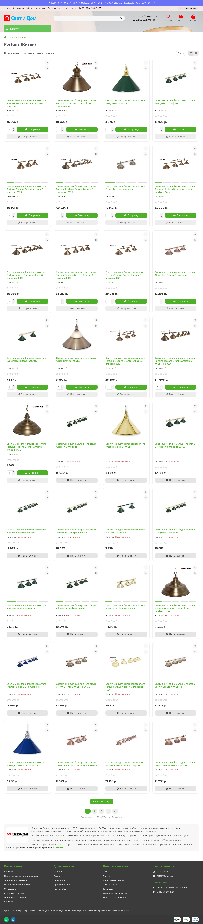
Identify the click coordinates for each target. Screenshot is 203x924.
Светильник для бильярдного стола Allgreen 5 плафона (76, 445)
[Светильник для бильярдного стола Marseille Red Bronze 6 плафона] (126, 740)
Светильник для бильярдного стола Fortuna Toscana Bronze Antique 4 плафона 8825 (76, 275)
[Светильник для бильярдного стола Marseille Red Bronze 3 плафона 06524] (77, 740)
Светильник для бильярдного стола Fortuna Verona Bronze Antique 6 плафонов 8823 (26, 275)
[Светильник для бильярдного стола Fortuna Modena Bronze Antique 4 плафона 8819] (176, 164)
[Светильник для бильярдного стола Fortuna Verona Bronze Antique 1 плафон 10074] (176, 583)
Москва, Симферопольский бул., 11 (174, 887)
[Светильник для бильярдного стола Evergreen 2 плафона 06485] (27, 336)
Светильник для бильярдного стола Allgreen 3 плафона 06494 (26, 607)
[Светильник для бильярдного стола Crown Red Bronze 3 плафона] (176, 740)
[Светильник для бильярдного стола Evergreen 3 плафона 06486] (176, 422)
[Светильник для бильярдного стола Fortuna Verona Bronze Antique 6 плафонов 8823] (27, 250)
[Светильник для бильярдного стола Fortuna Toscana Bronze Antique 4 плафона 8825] (77, 250)
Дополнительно (64, 866)
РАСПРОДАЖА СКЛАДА (90, 8)
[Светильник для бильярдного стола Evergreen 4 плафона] (176, 78)
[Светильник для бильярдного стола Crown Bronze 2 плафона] (126, 164)
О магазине (10, 889)
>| (115, 811)
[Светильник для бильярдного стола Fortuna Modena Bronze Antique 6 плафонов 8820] (77, 164)
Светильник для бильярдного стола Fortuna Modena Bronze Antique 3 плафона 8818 (125, 361)
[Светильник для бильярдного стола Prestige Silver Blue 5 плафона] (27, 662)
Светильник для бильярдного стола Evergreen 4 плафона (175, 102)
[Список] (196, 53)
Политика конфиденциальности (21, 876)
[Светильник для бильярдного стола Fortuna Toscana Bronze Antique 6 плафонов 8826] (176, 336)
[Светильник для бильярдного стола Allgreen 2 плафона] (126, 507)
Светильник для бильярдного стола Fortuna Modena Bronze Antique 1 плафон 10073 (26, 446)
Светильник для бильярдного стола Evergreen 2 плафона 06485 (26, 359)
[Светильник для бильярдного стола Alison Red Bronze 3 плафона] (176, 250)
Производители (62, 884)
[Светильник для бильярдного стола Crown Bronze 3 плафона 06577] (77, 662)
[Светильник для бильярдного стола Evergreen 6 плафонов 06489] (77, 507)
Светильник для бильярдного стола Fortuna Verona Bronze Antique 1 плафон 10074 (175, 608)
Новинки (58, 871)
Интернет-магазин (116, 866)
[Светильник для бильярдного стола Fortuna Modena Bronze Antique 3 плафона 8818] (126, 336)
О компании (18, 8)
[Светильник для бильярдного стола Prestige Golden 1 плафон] (126, 422)
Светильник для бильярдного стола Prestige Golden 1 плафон (125, 445)
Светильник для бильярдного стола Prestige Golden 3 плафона (125, 607)
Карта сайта (60, 889)
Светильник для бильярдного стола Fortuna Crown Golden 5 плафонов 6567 (125, 687)
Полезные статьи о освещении (62, 8)
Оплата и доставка (36, 8)
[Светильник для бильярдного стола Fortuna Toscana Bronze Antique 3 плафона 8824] (27, 164)
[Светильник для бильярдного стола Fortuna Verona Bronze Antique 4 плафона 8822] (27, 78)
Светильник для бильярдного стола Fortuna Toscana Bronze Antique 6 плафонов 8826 (175, 361)
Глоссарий (59, 880)
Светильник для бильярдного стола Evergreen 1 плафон (125, 102)
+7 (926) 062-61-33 (146, 16)
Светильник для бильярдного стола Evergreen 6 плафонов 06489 (76, 531)
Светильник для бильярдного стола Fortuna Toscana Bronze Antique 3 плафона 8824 (26, 189)
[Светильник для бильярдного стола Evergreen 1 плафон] (126, 78)
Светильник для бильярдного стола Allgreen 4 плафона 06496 (76, 607)
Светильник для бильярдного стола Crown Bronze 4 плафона (175, 685)
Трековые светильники (115, 893)
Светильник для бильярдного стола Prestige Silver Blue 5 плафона (26, 685)
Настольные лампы (113, 880)
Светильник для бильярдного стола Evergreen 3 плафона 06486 (175, 445)
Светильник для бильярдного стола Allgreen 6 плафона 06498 (26, 531)
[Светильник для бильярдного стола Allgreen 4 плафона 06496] (77, 583)
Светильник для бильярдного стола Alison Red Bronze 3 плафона (175, 273)
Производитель (18, 37)
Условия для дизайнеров (17, 880)
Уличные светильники (114, 897)
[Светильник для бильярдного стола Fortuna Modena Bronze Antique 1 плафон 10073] (27, 422)
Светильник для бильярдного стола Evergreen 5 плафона (175, 531)
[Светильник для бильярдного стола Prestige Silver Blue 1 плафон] (27, 740)
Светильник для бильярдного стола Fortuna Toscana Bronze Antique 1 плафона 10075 (76, 103)
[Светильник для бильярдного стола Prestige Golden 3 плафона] (126, 583)
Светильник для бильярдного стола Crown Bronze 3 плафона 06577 (76, 685)
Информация (13, 866)
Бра (105, 871)
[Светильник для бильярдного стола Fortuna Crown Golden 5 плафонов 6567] (126, 662)
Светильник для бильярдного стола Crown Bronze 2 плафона (125, 188)
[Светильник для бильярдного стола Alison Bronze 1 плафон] (77, 336)
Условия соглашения (15, 897)
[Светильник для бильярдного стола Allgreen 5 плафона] (77, 422)
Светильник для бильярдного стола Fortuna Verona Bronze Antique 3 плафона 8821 (125, 275)
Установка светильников (17, 884)
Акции (7, 8)
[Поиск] (121, 18)
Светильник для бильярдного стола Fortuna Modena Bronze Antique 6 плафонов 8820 (76, 189)
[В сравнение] (47, 68)
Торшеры (108, 889)
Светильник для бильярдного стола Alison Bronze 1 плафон (76, 359)
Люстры (107, 876)
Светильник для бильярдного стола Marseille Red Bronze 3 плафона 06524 (77, 764)
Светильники (110, 884)
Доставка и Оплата (14, 893)
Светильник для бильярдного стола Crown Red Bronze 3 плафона (175, 764)
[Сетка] (191, 53)
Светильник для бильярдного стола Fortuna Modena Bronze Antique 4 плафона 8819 (175, 189)
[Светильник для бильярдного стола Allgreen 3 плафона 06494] (27, 583)
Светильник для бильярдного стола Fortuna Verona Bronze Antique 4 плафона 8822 (26, 103)
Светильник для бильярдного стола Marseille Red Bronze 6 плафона (125, 764)
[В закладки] (47, 62)
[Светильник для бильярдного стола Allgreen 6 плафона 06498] (27, 507)
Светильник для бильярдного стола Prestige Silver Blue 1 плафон (26, 764)
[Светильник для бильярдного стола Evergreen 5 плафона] (176, 507)
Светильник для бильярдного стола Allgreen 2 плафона (125, 531)
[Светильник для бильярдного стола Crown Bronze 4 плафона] (176, 662)
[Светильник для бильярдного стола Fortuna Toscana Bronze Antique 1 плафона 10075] (77, 78)
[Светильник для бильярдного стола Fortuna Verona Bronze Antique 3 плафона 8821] (126, 250)
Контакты (9, 871)
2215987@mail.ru (146, 19)
